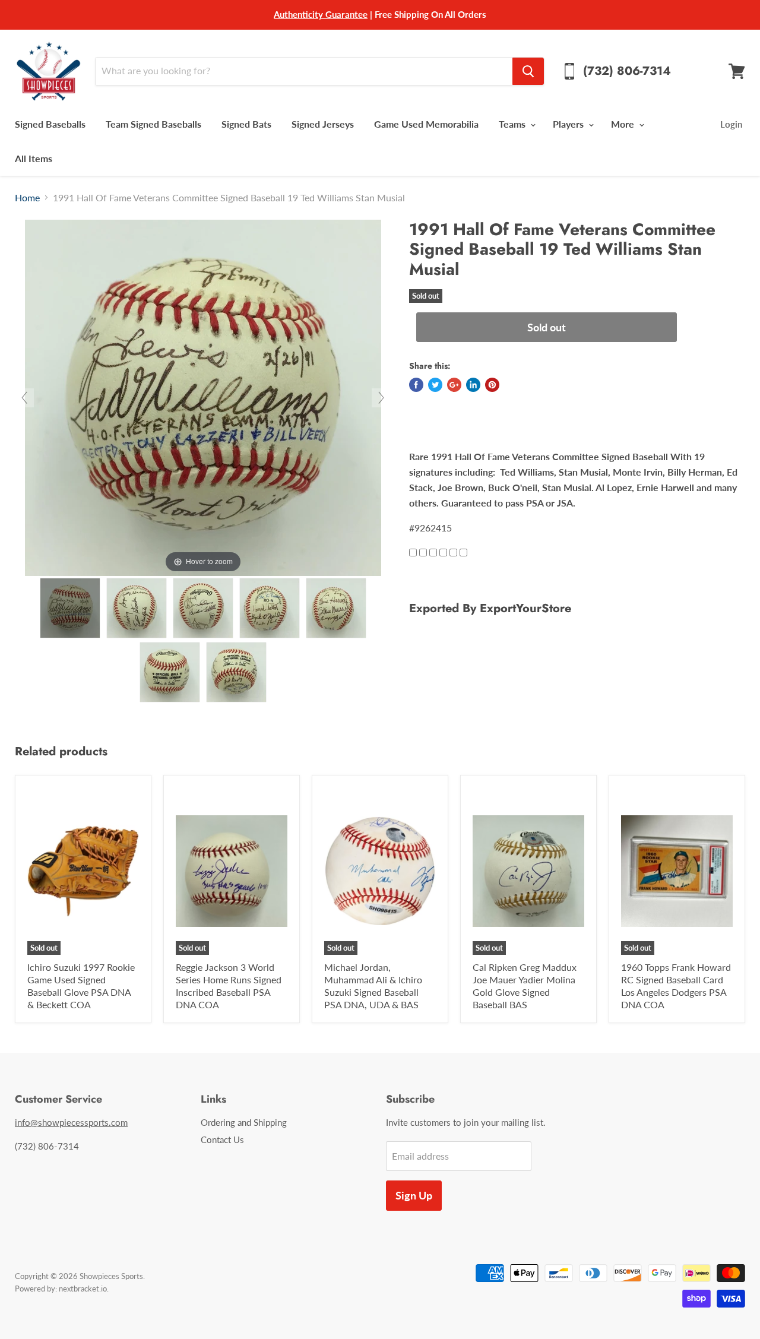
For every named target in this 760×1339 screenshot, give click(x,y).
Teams (513, 123)
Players (569, 123)
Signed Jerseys (323, 123)
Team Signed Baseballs (153, 123)
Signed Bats (246, 123)
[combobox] (304, 71)
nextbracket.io (83, 1288)
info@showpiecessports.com (71, 1122)
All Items (33, 158)
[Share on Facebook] (416, 385)
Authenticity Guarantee (321, 14)
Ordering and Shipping (244, 1122)
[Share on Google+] (454, 385)
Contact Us (222, 1139)
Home (27, 197)
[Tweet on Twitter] (435, 385)
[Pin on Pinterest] (492, 385)
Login (731, 124)
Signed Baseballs (50, 123)
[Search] (528, 71)
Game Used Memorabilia (426, 123)
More (623, 123)
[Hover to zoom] (203, 396)
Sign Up (413, 1195)
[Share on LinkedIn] (473, 385)
